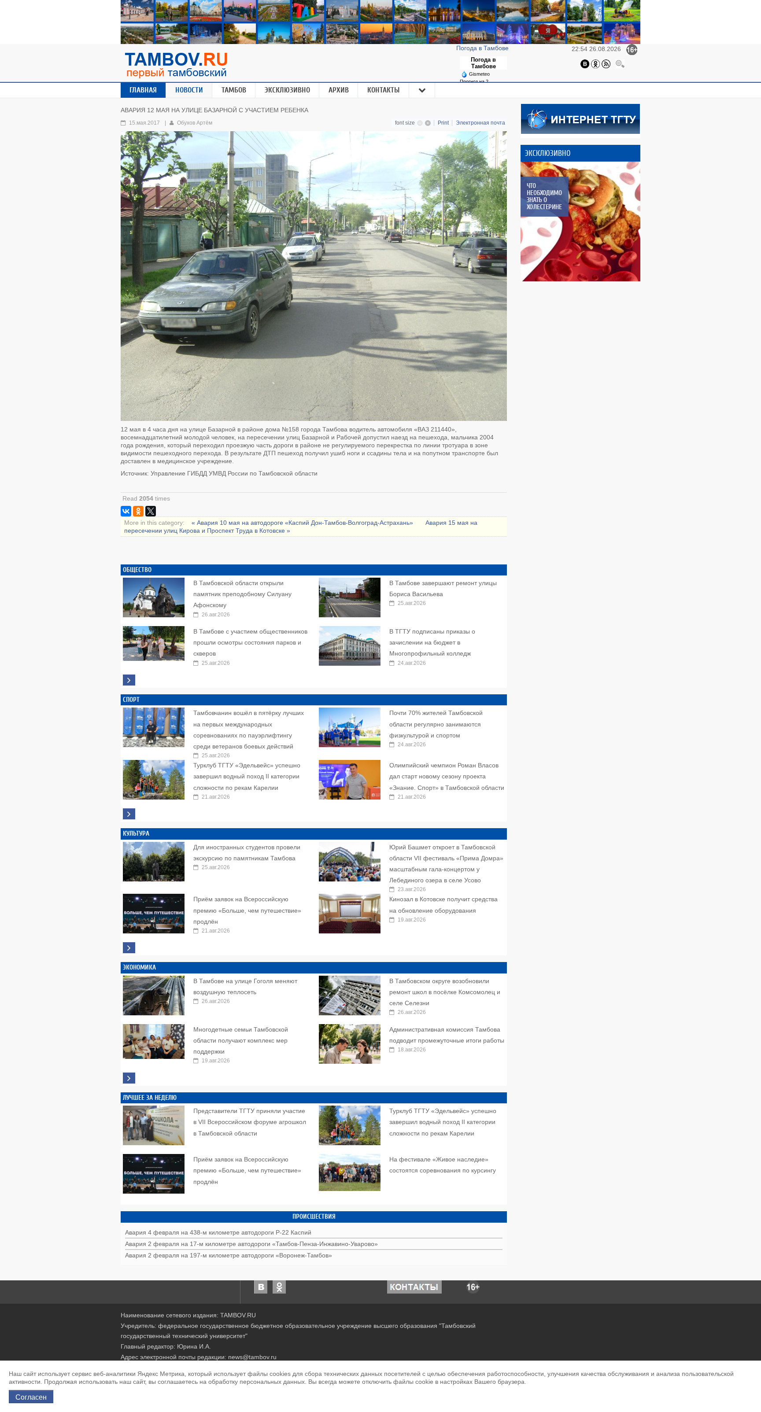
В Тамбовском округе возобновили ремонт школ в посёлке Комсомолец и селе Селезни (444, 991)
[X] (150, 511)
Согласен (31, 1396)
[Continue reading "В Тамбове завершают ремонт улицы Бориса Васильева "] (349, 595)
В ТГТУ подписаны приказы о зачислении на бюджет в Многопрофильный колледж (432, 642)
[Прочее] (422, 90)
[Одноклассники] (595, 63)
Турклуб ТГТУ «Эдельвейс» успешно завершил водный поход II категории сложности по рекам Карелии (246, 776)
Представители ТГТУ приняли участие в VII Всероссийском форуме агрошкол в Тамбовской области (249, 1121)
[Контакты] (414, 1286)
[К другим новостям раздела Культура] (129, 947)
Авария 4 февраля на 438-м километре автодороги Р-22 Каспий (218, 1232)
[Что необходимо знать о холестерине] (580, 221)
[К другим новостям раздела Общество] (129, 680)
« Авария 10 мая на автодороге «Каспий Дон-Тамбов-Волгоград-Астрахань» (303, 522)
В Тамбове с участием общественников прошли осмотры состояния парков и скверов (250, 642)
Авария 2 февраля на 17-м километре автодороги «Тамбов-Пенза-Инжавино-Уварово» (251, 1243)
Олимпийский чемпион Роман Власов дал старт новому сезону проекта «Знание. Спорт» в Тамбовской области (446, 776)
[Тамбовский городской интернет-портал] (176, 65)
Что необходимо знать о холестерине (544, 196)
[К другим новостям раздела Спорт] (129, 813)
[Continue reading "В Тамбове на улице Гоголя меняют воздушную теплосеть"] (154, 993)
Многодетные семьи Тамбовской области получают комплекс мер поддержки (240, 1040)
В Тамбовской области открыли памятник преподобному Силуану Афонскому (242, 593)
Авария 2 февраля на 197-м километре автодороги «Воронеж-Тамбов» (228, 1255)
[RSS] (606, 63)
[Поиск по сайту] (620, 63)
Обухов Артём (194, 123)
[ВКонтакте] (126, 511)
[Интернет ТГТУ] (580, 118)
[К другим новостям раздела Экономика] (129, 1078)
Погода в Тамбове (483, 48)
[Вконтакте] (584, 63)
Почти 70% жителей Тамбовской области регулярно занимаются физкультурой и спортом (436, 723)
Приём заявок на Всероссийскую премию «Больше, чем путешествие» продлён (247, 910)
